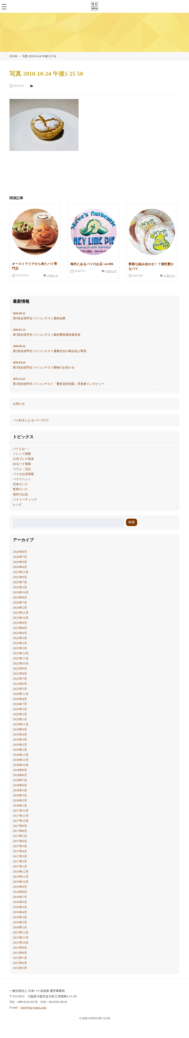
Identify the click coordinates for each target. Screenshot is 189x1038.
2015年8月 (20, 952)
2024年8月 (20, 597)
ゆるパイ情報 (22, 464)
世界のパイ (20, 489)
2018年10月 (21, 765)
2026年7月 (20, 557)
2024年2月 (20, 607)
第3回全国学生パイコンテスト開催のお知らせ (43, 365)
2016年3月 (20, 917)
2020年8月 (20, 699)
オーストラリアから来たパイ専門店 (34, 266)
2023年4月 (20, 633)
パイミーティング (25, 499)
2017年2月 (20, 861)
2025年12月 (21, 572)
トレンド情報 (22, 453)
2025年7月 (20, 582)
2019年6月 (20, 729)
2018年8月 (20, 775)
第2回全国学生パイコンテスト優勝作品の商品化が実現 (49, 349)
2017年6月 (20, 841)
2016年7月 (20, 897)
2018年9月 (20, 770)
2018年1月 (20, 805)
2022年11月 (21, 658)
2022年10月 (21, 663)
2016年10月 (21, 881)
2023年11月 (21, 612)
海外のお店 (20, 494)
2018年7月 (20, 780)
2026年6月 (20, 562)
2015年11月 (21, 937)
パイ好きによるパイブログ (31, 420)
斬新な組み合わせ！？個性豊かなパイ (151, 266)
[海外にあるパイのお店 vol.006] (93, 232)
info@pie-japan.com (33, 1007)
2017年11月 (21, 815)
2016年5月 (20, 907)
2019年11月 (21, 724)
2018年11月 (21, 760)
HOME (13, 56)
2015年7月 (20, 958)
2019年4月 (20, 734)
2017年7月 (20, 836)
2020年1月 (20, 719)
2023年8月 (20, 628)
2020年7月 (20, 704)
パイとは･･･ (21, 448)
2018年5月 (20, 790)
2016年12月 (21, 871)
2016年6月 (20, 902)
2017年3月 (20, 856)
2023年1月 (20, 648)
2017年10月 (21, 821)
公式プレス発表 (23, 459)
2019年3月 (20, 739)
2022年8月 (20, 673)
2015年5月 (20, 968)
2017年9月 (20, 826)
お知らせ (52, 275)
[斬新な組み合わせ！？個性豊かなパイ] (151, 232)
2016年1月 (20, 927)
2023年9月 (20, 623)
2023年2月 (20, 643)
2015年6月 (20, 963)
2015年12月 (21, 932)
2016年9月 (20, 886)
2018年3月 (20, 795)
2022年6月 (20, 683)
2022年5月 (20, 689)
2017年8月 (20, 831)
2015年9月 (20, 947)
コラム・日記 (22, 469)
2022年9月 (20, 668)
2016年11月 (21, 876)
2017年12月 (21, 810)
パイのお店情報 (23, 474)
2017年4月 (20, 851)
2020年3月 (20, 709)
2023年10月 (21, 617)
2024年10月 (21, 592)
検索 (131, 522)
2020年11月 (21, 694)
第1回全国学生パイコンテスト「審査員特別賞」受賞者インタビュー (58, 381)
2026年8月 (20, 551)
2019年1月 (20, 749)
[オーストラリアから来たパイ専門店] (35, 231)
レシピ (17, 504)
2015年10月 (21, 942)
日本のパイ (20, 484)
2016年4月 (20, 912)
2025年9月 (20, 577)
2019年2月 (20, 744)
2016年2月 (20, 922)
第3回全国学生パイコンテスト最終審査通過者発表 (46, 332)
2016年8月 (20, 892)
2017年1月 (20, 866)
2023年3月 (20, 638)
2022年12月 (21, 653)
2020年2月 (20, 714)
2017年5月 (20, 846)
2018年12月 (21, 755)
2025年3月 (20, 587)
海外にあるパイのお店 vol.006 (91, 264)
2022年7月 (20, 678)
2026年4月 (20, 567)
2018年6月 (20, 785)
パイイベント (22, 479)
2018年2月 (20, 800)
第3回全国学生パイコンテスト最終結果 (39, 316)
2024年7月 (20, 602)
